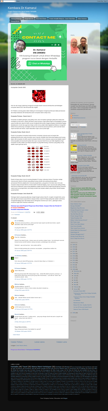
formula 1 (52, 390)
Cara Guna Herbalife (76, 226)
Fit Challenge (82, 368)
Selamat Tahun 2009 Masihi (80, 309)
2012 (74, 262)
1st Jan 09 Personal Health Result (82, 307)
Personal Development (63, 376)
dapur (30, 390)
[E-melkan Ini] (37, 212)
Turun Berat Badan (41, 18)
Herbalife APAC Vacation (33, 383)
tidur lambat (65, 394)
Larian (43, 376)
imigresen (24, 392)
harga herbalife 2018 (63, 390)
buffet (20, 390)
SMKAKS (73, 387)
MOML (95, 384)
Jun (75, 278)
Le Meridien (82, 384)
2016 (74, 253)
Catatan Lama (62, 342)
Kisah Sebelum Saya (76, 204)
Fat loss (81, 381)
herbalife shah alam (24, 370)
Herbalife (14, 367)
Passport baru (23, 387)
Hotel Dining (78, 373)
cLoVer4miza (18, 255)
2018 (74, 249)
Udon (63, 389)
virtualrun (76, 394)
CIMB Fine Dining (91, 375)
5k (36, 379)
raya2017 (16, 394)
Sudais (26, 389)
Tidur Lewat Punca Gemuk (78, 228)
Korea (39, 376)
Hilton (95, 368)
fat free (47, 390)
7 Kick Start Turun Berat (77, 212)
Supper (31, 389)
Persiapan (54, 376)
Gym (91, 381)
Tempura (46, 389)
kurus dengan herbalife (40, 378)
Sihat (88, 387)
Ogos (75, 273)
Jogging (77, 383)
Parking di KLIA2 (82, 145)
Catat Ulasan (16, 334)
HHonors (20, 368)
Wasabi (89, 389)
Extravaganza (46, 370)
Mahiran (17, 284)
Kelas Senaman (82, 18)
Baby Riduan (92, 370)
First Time (87, 381)
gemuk (30, 375)
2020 (74, 244)
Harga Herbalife (62, 373)
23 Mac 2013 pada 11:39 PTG (23, 321)
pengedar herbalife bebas (75, 392)
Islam (14, 368)
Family (51, 373)
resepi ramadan (85, 378)
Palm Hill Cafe (85, 386)
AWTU (53, 379)
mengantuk (50, 392)
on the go (56, 392)
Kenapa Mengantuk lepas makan (79, 210)
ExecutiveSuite (70, 381)
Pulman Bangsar (49, 387)
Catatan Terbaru (17, 342)
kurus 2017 (44, 392)
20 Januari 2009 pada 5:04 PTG (23, 230)
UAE (59, 389)
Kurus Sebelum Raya (62, 368)
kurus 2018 (30, 378)
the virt (17, 220)
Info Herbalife (29, 371)
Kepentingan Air (75, 232)
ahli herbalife (83, 370)
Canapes (14, 381)
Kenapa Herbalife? (76, 206)
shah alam (51, 368)
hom (16, 392)
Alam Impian (76, 375)
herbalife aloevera (88, 390)
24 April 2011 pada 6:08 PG (22, 299)
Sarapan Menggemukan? (77, 234)
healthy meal (23, 378)
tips (17, 373)
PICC (80, 386)
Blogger (65, 398)
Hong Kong (24, 376)
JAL (60, 383)
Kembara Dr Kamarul (22, 8)
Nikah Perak (74, 386)
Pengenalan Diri (29, 18)
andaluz (12, 390)
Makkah (18, 386)
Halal (56, 373)
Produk (54, 371)
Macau (13, 386)
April (75, 282)
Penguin (29, 387)
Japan (84, 373)
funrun (16, 378)
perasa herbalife (86, 392)
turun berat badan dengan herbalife (47, 375)
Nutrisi (75, 370)
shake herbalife (29, 394)
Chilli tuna (20, 381)
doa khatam (35, 390)
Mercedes (32, 386)
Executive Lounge (43, 373)
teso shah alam (49, 394)
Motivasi (50, 386)
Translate (83, 127)
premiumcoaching (57, 378)
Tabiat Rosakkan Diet (76, 218)
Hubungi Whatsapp (16, 18)
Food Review (88, 367)
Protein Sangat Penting (77, 216)
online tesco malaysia (64, 392)
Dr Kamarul (18, 235)
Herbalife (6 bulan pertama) (17, 371)
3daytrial (32, 379)
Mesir (48, 376)
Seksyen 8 (78, 376)
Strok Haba (14, 389)
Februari (76, 287)
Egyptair (58, 381)
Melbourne (19, 375)
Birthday (76, 379)
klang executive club (35, 392)
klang (28, 392)
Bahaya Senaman (63, 379)
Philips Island (41, 387)
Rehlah (15, 370)
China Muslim (26, 381)
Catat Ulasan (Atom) (21, 345)
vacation (71, 394)
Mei (75, 280)
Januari (76, 289)
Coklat (41, 381)
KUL (95, 383)
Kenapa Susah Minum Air (77, 236)
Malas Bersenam (25, 386)
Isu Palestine (76, 300)
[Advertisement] (30, 355)
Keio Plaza (26, 384)
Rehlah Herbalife (41, 368)
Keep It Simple (32, 376)
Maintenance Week (78, 302)
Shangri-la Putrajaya (81, 387)
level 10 (49, 378)
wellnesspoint (26, 379)
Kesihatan (17, 214)
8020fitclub (40, 379)
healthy (70, 390)
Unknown (17, 305)
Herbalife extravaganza (45, 383)
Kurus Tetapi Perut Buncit (77, 238)
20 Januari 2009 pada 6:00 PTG (23, 250)
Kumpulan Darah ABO (83, 165)
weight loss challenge (16, 379)
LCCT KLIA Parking (59, 384)
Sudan (69, 371)
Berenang (71, 379)
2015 (74, 256)
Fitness (90, 368)
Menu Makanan (47, 371)
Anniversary (73, 368)
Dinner (45, 381)
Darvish (17, 314)
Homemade (71, 373)
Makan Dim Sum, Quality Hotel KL (82, 305)
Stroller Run (21, 389)
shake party (35, 394)
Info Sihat (69, 370)
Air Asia (22, 373)
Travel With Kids (76, 371)
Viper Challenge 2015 (75, 389)
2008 (74, 312)
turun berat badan (77, 367)
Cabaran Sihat (94, 379)
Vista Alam (84, 389)
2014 (74, 258)
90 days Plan (47, 379)
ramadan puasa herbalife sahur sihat (71, 378)
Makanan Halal (37, 371)
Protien (72, 376)
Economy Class (52, 381)
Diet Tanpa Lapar (75, 222)
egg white (42, 390)
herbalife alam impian (78, 390)
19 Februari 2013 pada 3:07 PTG (23, 309)
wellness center (61, 375)
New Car (68, 386)
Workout (94, 389)
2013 (74, 260)
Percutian (35, 387)
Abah (57, 379)
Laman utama (40, 342)
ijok (19, 392)
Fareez (76, 381)
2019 (74, 247)
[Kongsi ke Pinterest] (43, 212)
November (77, 271)
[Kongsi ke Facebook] (42, 212)
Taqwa (36, 389)
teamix (35, 375)
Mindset (45, 386)
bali (16, 390)
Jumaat (82, 383)
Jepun (72, 383)
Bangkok (83, 375)
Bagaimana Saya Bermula (78, 208)
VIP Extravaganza (87, 376)
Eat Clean (35, 373)
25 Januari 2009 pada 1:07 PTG (23, 263)
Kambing (12, 384)
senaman (22, 394)
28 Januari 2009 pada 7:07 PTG (23, 279)
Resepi (67, 367)
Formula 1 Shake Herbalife (85, 155)
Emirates (63, 381)
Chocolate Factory (34, 381)
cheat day (25, 390)
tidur (60, 394)
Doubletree (28, 373)
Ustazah (67, 389)
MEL (92, 384)
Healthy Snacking (22, 383)
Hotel (95, 367)
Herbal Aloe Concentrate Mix (79, 175)
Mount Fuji (56, 386)
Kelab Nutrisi (32, 384)
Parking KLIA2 (93, 386)
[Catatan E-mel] (34, 212)
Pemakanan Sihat (30, 368)
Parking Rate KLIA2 (15, 387)
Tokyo (25, 375)
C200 (88, 379)
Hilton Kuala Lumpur (58, 370)
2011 (73, 264)
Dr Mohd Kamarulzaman (78, 117)
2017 (74, 251)
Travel (24, 367)
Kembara (39, 384)
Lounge (87, 384)
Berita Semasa (36, 370)
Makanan (13, 375)
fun (56, 390)
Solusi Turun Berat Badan (77, 224)
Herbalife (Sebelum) (15, 376)
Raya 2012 (63, 387)
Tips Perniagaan (53, 389)
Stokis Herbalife (94, 387)
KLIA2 (89, 373)
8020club (69, 375)
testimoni (56, 394)
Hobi (57, 383)
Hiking (53, 383)
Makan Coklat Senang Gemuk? (79, 220)
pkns (12, 394)
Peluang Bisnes (15, 21)
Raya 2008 (56, 387)
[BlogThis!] (39, 212)
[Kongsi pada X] (40, 212)
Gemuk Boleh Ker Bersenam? (79, 230)
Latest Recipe (75, 384)
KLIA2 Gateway (88, 383)
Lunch (94, 373)
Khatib (52, 384)
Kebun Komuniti (19, 384)
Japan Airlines (66, 383)
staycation (42, 394)
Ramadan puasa (62, 371)
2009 (74, 269)
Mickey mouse (39, 386)
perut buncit (93, 392)
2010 (74, 267)
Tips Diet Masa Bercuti (77, 214)
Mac (75, 284)
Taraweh (41, 389)
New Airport (62, 386)
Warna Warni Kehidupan (41, 367)
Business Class (82, 379)
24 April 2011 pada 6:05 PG (22, 290)
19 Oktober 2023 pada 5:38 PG (23, 331)
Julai (75, 275)
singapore (93, 378)
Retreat (68, 387)
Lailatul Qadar (67, 384)
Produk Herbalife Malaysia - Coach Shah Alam (62, 18)
